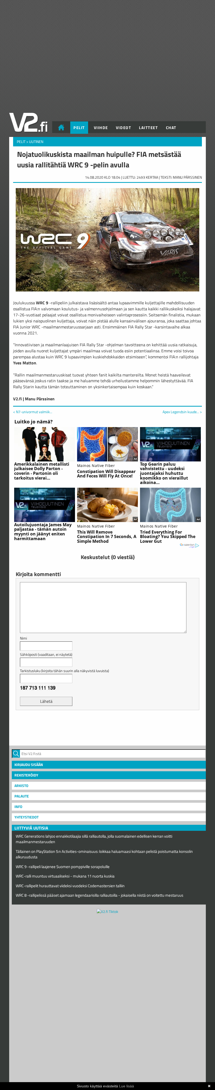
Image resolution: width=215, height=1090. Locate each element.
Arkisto (21, 785)
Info (18, 806)
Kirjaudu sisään (28, 764)
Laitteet (148, 128)
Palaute (21, 796)
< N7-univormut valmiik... (32, 411)
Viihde (101, 128)
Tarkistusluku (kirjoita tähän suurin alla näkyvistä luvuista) (64, 670)
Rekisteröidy (26, 775)
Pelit (79, 128)
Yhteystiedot (26, 817)
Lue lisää (126, 1086)
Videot (123, 128)
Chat (171, 128)
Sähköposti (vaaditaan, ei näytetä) (46, 654)
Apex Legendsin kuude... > (182, 411)
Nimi (23, 638)
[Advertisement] (107, 727)
